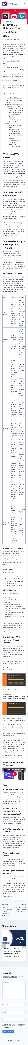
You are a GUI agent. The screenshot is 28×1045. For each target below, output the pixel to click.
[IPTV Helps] (9, 3)
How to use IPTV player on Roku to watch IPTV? (21, 908)
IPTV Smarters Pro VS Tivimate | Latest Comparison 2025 (7, 910)
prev (4, 946)
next (24, 946)
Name (5, 1005)
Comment (6, 982)
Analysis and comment (16, 110)
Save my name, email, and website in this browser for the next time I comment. (14, 1025)
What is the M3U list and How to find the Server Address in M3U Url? (13, 951)
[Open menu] (24, 3)
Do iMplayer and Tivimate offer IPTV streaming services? (15, 131)
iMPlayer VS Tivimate (16, 108)
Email (5, 1012)
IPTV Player (9, 21)
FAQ (8, 123)
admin (8, 39)
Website (5, 1020)
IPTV (3, 21)
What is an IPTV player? (14, 98)
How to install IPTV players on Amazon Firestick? (15, 115)
